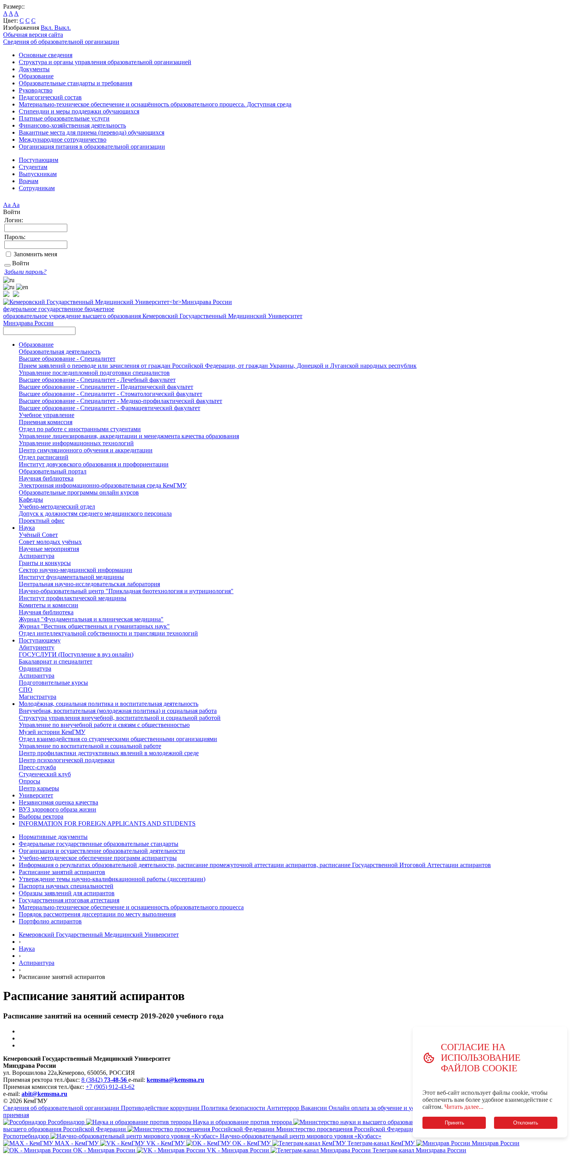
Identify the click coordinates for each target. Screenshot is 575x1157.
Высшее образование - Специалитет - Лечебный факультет (97, 379)
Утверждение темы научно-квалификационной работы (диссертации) (112, 879)
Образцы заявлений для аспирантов (67, 893)
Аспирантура (36, 555)
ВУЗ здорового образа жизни (57, 809)
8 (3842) (104, 1079)
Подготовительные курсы (53, 682)
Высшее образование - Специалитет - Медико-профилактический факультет (120, 401)
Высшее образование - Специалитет (67, 358)
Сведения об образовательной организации (61, 41)
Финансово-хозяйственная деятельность (72, 125)
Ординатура (35, 668)
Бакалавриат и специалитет (55, 661)
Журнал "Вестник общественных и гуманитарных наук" (94, 626)
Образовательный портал (52, 471)
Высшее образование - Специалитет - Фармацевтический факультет (109, 408)
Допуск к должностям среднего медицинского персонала (95, 513)
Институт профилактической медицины (72, 598)
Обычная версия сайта (33, 34)
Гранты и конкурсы (45, 563)
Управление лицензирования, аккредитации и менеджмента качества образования (129, 436)
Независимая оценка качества (58, 802)
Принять (454, 1123)
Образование (36, 76)
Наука (27, 527)
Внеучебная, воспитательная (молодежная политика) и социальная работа (118, 710)
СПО (25, 689)
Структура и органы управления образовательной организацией (105, 62)
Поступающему (40, 640)
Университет (36, 795)
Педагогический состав (50, 97)
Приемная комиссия (45, 422)
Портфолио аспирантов (50, 921)
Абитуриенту (36, 647)
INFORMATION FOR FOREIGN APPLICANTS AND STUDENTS (107, 823)
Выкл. (62, 27)
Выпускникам (38, 174)
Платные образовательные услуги (64, 118)
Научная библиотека (46, 478)
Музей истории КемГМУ (52, 732)
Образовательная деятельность (60, 351)
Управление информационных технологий (76, 443)
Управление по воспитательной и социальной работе (90, 746)
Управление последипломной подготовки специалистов (94, 372)
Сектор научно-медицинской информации (75, 570)
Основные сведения (45, 55)
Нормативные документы (53, 836)
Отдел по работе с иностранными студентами (80, 429)
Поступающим (38, 160)
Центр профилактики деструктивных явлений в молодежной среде (109, 753)
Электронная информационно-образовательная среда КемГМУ (103, 485)
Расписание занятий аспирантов (62, 872)
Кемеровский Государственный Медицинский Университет (99, 934)
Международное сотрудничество (62, 139)
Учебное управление (46, 415)
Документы (34, 69)
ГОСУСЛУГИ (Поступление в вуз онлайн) (76, 654)
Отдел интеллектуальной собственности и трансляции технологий (108, 633)
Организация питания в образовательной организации (92, 146)
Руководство (35, 90)
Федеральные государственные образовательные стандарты (98, 843)
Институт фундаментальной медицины (71, 577)
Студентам (33, 167)
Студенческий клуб (45, 774)
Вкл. (47, 27)
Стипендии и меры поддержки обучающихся (79, 111)
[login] (7, 265)
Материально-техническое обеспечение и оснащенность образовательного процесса (131, 907)
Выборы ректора (41, 816)
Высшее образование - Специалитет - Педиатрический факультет (106, 386)
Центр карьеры (39, 788)
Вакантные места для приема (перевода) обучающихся (91, 132)
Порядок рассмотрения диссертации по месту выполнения (97, 914)
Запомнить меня (35, 254)
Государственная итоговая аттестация (69, 900)
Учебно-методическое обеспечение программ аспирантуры (98, 858)
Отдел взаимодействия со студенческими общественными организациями (118, 739)
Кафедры (31, 499)
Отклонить (525, 1123)
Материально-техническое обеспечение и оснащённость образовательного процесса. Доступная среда (155, 104)
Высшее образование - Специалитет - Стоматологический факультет (110, 393)
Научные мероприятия (49, 548)
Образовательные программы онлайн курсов (79, 492)
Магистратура (37, 696)
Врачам (28, 181)
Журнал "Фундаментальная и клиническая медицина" (91, 619)
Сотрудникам (37, 188)
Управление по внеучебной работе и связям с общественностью (104, 725)
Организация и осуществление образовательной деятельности (102, 851)
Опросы (29, 781)
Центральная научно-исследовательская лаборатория (89, 584)
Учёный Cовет (38, 534)
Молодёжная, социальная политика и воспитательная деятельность (108, 703)
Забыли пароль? (25, 271)
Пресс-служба (37, 767)
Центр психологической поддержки (67, 760)
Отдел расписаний (43, 457)
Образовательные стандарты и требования (75, 83)
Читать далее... (463, 1106)
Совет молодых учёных (50, 541)
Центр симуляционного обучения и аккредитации (86, 450)
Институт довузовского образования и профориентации (94, 464)
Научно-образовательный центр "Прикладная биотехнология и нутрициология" (126, 591)
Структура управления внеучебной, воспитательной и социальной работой (120, 717)
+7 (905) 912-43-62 (110, 1086)
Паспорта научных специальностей (66, 886)
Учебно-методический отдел (57, 506)
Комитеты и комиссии (48, 605)
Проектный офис (42, 520)
